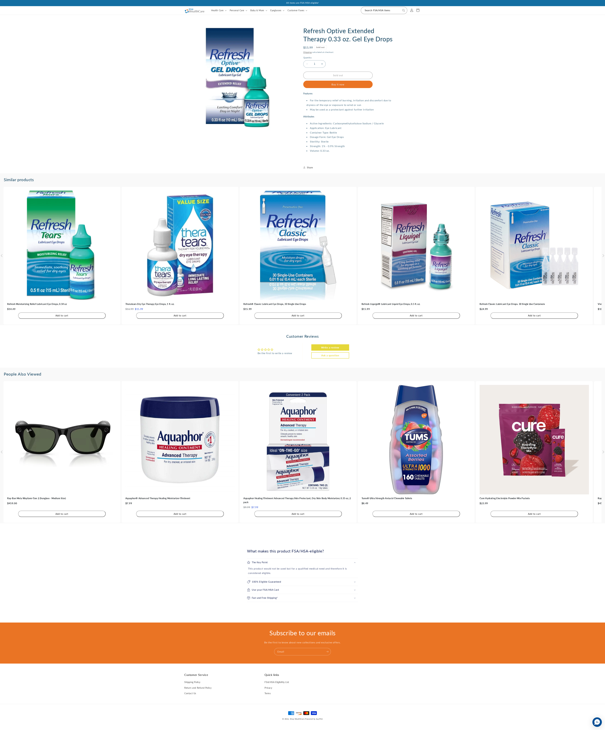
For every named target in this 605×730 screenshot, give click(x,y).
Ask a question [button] (330, 355)
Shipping (307, 52)
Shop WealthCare (297, 719)
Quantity (307, 57)
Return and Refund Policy (197, 687)
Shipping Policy (192, 682)
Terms (268, 693)
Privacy (268, 687)
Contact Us (190, 693)
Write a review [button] (330, 347)
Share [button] (310, 167)
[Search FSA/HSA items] (403, 10)
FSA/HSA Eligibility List (277, 682)
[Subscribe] (327, 651)
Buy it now (337, 84)
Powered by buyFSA (314, 719)
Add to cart (61, 315)
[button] (218, 10)
